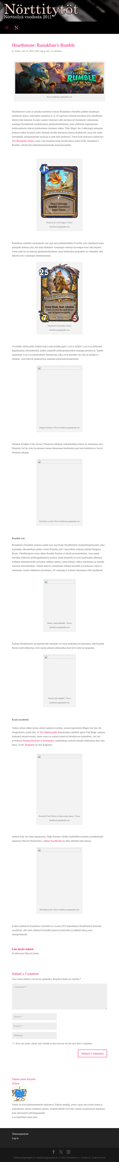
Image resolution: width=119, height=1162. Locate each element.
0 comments (56, 51)
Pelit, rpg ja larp (42, 51)
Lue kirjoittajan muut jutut (24, 1117)
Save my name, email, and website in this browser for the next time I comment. (54, 1043)
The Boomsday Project (23, 141)
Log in (15, 1138)
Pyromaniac (49, 740)
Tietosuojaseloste (20, 1134)
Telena (17, 51)
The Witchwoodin (48, 732)
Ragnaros (29, 744)
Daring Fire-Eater (31, 740)
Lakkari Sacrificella (52, 841)
